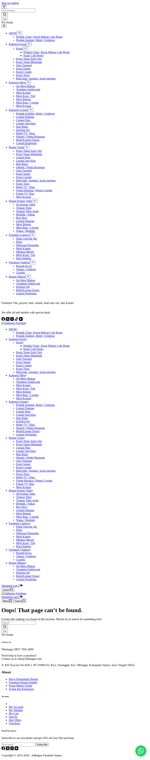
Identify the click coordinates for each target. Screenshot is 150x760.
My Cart (13, 713)
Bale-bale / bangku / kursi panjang (36, 372)
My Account (16, 706)
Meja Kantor (23, 385)
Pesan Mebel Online (20, 685)
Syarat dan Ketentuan (21, 689)
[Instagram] (12, 749)
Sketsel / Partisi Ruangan (30, 428)
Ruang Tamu (16, 437)
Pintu (19, 530)
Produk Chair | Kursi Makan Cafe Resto (39, 332)
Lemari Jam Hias (26, 414)
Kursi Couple (24, 365)
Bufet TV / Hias (25, 424)
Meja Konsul (23, 398)
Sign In (13, 716)
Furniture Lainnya (19, 523)
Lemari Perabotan (26, 434)
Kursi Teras (22, 368)
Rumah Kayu (24, 553)
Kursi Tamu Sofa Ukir (29, 352)
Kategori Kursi (17, 339)
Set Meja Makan (25, 378)
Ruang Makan (17, 562)
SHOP (12, 329)
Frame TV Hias (25, 483)
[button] (140, 750)
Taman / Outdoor (26, 556)
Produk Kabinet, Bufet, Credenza (35, 335)
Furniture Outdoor (19, 549)
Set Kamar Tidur (25, 493)
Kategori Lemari (18, 401)
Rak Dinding (23, 546)
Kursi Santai (23, 362)
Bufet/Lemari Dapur (28, 431)
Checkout (14, 723)
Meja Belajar (23, 391)
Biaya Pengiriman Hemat (23, 679)
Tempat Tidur (24, 497)
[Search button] (4, 629)
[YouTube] (16, 749)
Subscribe (42, 744)
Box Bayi (21, 506)
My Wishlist (16, 710)
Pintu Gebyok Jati (26, 526)
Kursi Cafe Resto (33, 349)
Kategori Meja (17, 375)
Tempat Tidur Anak (27, 500)
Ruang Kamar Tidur (20, 490)
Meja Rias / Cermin (27, 395)
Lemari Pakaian (25, 408)
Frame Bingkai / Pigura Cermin (34, 480)
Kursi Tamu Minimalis (29, 355)
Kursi (19, 342)
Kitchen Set (23, 421)
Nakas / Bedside (25, 520)
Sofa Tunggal (24, 358)
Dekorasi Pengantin (27, 533)
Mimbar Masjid (25, 539)
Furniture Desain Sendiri (23, 682)
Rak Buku (22, 418)
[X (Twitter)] (8, 749)
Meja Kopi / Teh (25, 388)
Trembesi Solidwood (28, 381)
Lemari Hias (23, 411)
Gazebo (20, 559)
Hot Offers (15, 720)
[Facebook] (3, 749)
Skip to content (10, 3)
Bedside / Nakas (25, 503)
